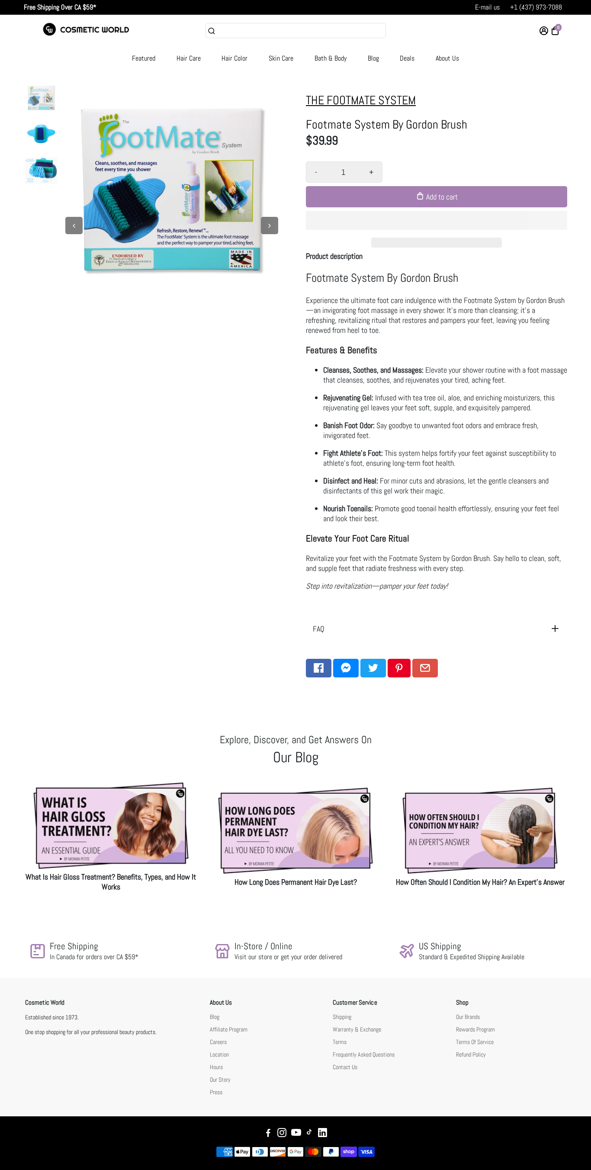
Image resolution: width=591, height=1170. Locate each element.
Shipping (342, 1017)
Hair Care (189, 58)
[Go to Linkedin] (322, 1134)
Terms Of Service (475, 1042)
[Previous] (74, 225)
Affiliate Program (228, 1029)
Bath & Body (331, 58)
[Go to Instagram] (281, 1134)
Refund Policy (471, 1054)
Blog (373, 58)
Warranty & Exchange (357, 1029)
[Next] (269, 225)
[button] (436, 220)
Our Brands (468, 1017)
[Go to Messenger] (346, 668)
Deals (407, 58)
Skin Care (281, 58)
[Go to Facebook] (318, 668)
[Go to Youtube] (296, 1134)
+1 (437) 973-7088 (536, 7)
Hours (216, 1067)
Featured (143, 58)
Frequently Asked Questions (364, 1054)
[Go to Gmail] (425, 668)
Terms (340, 1042)
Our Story (220, 1079)
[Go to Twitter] (373, 668)
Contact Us (345, 1067)
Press (216, 1092)
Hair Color (234, 58)
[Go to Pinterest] (399, 668)
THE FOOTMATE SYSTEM (361, 100)
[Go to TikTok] (309, 1134)
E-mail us (487, 7)
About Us (447, 58)
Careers (218, 1042)
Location (219, 1054)
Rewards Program (475, 1029)
